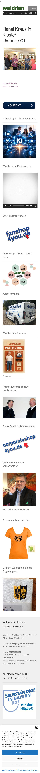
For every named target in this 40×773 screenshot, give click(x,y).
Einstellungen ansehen (20, 765)
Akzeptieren (20, 752)
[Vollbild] (34, 206)
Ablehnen (20, 758)
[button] (37, 727)
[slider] (18, 205)
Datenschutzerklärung (9, 770)
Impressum (34, 770)
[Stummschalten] (31, 206)
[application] (20, 190)
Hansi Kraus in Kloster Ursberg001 (10, 85)
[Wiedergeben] (5, 206)
